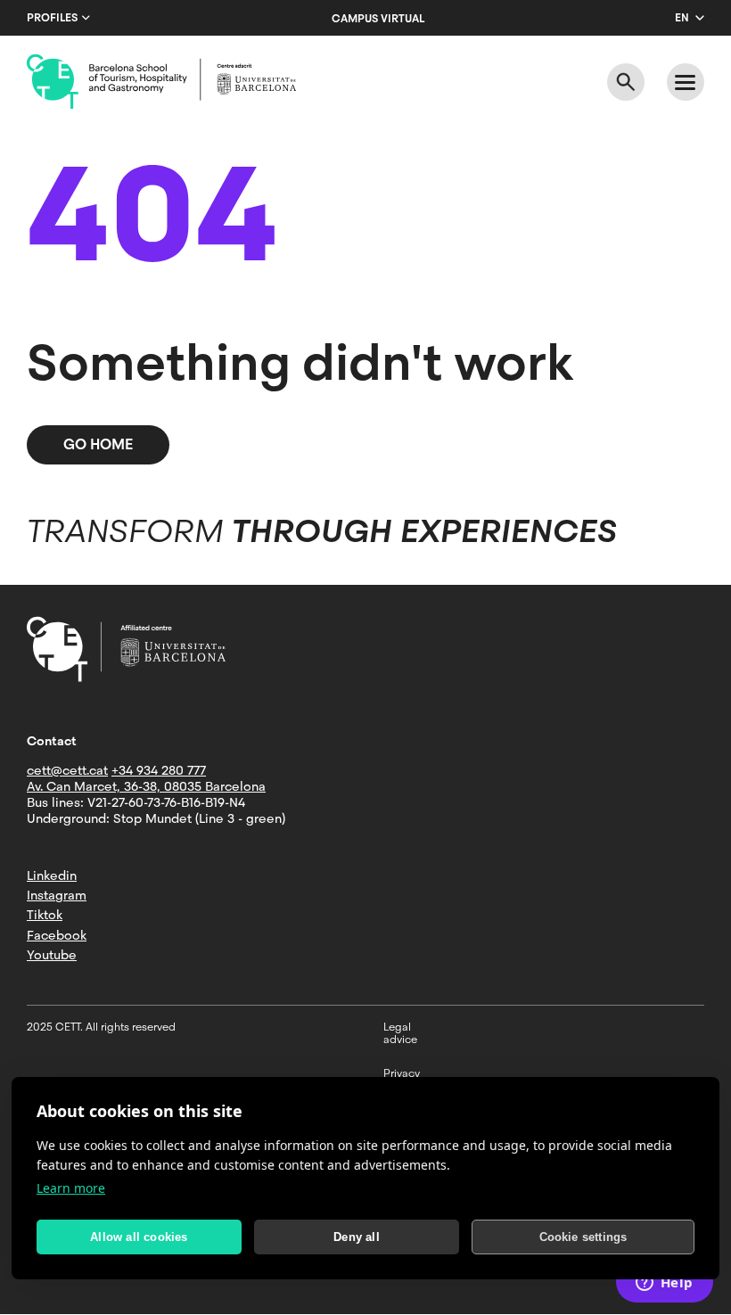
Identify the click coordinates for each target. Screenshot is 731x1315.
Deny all (356, 1237)
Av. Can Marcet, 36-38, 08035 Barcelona (146, 786)
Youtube (52, 955)
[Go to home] (161, 82)
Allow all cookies (138, 1237)
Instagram (56, 895)
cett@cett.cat (67, 770)
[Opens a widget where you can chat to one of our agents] (664, 1284)
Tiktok (44, 915)
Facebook (56, 935)
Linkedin (52, 875)
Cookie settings (583, 1237)
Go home (98, 444)
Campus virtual (378, 19)
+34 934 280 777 (158, 770)
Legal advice (400, 1033)
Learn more (71, 1187)
